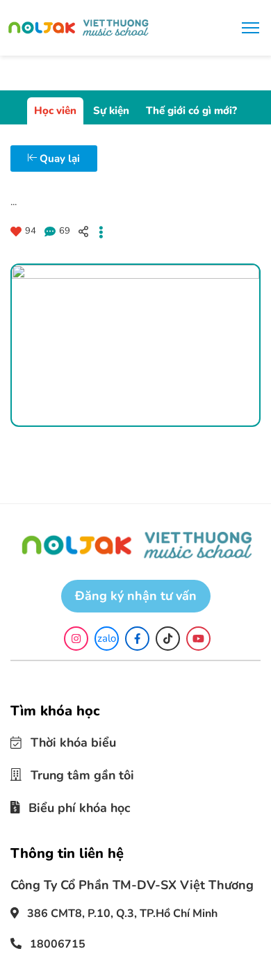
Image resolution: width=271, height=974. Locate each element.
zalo (106, 638)
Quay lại (58, 158)
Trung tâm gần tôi (76, 774)
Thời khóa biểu (68, 742)
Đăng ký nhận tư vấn (136, 595)
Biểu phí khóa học (75, 805)
